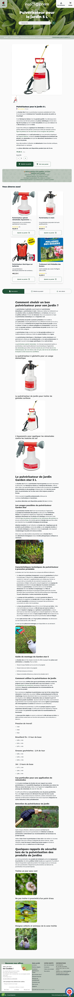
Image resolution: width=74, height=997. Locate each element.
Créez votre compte (49, 969)
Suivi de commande (49, 965)
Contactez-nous (36, 982)
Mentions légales (36, 967)
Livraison (34, 965)
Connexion (46, 967)
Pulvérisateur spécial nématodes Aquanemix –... (22, 219)
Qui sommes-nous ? (37, 974)
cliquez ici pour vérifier (50, 989)
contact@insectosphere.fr (62, 974)
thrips (27, 520)
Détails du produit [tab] (37, 291)
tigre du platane (21, 131)
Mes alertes (47, 971)
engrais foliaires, (24, 136)
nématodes (21, 348)
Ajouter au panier (25, 164)
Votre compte (48, 963)
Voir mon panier (42, 164)
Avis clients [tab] (61, 291)
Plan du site (35, 984)
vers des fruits (32, 131)
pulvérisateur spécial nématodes (26, 344)
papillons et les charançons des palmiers (44, 518)
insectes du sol (40, 348)
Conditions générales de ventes (35, 970)
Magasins (34, 986)
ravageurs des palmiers (47, 131)
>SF (40, 789)
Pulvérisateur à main (46, 218)
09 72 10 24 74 (67, 971)
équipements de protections (25, 685)
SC (31, 789)
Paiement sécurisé (36, 976)
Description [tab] (13, 291)
